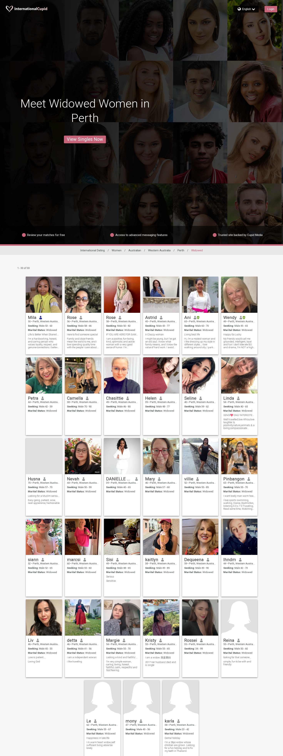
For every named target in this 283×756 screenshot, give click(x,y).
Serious (110, 576)
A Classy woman (154, 334)
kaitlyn (151, 559)
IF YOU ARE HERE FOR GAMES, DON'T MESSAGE (122, 334)
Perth (181, 250)
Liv (30, 640)
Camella (75, 398)
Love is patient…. (37, 657)
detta (72, 640)
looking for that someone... (237, 657)
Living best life (192, 334)
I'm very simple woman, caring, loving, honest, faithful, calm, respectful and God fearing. (121, 666)
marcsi (73, 559)
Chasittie (114, 398)
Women (116, 250)
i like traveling (74, 661)
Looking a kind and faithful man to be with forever (122, 657)
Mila (32, 317)
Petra (33, 398)
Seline (190, 398)
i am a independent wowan (81, 657)
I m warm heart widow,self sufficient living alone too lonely (100, 745)
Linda (228, 398)
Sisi (109, 559)
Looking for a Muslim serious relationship (44, 495)
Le (88, 720)
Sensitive (111, 580)
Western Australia (159, 250)
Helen (151, 398)
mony (131, 720)
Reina (228, 640)
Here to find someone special (82, 334)
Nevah (73, 478)
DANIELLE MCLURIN (119, 478)
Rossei (190, 640)
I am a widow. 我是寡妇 (158, 657)
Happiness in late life (97, 738)
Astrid (151, 317)
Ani (187, 317)
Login (270, 9)
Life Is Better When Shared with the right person (44, 334)
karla (169, 720)
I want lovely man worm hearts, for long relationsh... (239, 495)
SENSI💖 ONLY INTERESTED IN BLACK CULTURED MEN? (239, 415)
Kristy (150, 640)
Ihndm (229, 559)
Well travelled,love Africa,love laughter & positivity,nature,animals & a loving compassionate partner (239, 424)
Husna (34, 478)
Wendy (230, 317)
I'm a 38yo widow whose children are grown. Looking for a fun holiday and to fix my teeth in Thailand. (180, 746)
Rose (72, 317)
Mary (150, 478)
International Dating (92, 250)
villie (188, 478)
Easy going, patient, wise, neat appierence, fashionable (43, 501)
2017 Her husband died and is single (160, 663)
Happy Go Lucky (232, 334)
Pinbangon (233, 478)
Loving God (34, 661)
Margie (113, 640)
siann (33, 559)
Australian (134, 250)
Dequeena (194, 559)
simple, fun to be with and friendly (237, 663)
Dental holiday (172, 738)
